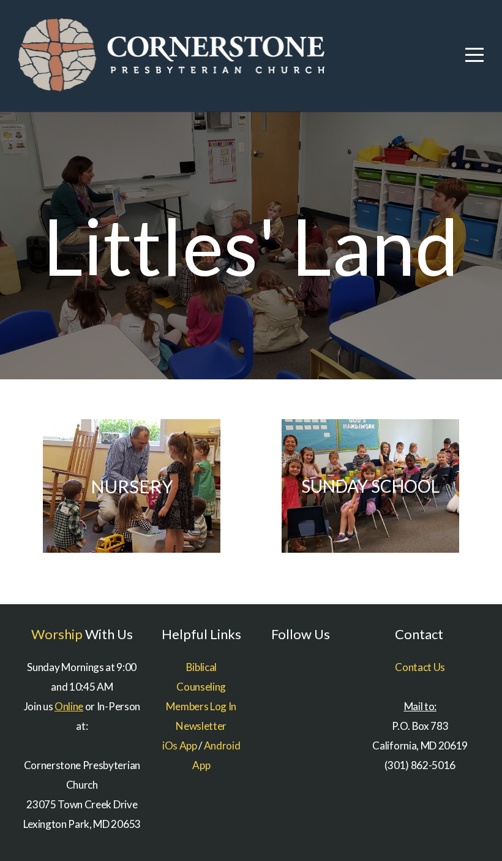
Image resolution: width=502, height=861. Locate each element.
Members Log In (201, 706)
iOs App (179, 745)
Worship (57, 634)
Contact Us (420, 667)
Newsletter (201, 725)
